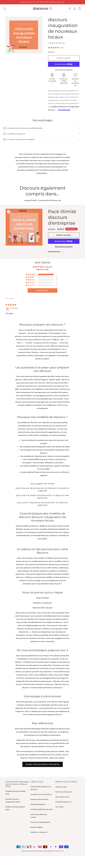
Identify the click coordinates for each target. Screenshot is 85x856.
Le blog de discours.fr (63, 802)
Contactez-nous (61, 787)
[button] (4, 8)
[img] (11, 305)
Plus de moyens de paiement (63, 69)
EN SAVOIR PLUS (54, 252)
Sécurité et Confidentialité (40, 822)
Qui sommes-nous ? (62, 797)
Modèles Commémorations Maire (15, 808)
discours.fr (32, 851)
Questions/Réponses (37, 804)
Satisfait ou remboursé (38, 832)
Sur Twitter (59, 807)
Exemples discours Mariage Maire (15, 792)
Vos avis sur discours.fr (63, 792)
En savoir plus (64, 110)
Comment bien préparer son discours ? (40, 788)
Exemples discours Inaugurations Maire (13, 800)
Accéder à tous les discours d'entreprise (42, 764)
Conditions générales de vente (41, 809)
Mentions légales (36, 827)
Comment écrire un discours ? (41, 794)
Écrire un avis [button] (42, 290)
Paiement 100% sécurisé (39, 799)
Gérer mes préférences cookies (38, 815)
